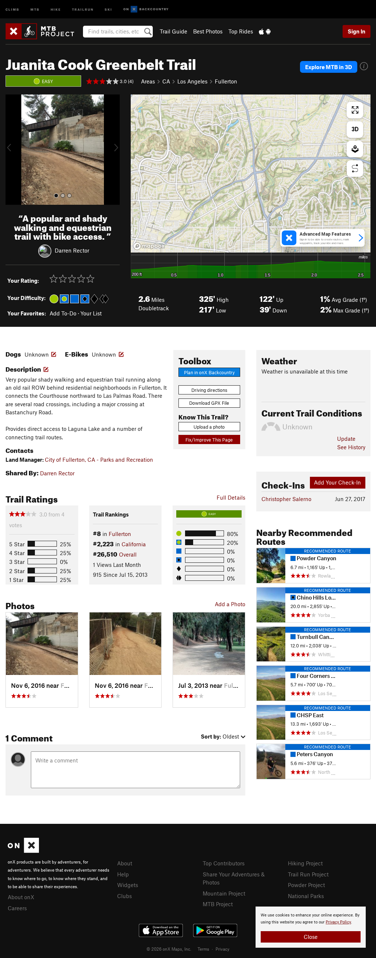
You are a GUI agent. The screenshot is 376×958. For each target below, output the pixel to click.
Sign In (356, 31)
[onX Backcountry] (146, 9)
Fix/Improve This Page (209, 440)
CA (166, 81)
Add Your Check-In (337, 482)
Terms (203, 948)
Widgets (127, 885)
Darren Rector (72, 250)
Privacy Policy (338, 922)
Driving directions (209, 390)
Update (346, 438)
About (124, 863)
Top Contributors (224, 863)
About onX (21, 897)
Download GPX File (209, 403)
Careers (17, 908)
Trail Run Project (308, 874)
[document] (311, 927)
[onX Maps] (23, 850)
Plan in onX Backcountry (209, 372)
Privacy (222, 948)
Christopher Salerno (286, 499)
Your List (91, 313)
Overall (128, 554)
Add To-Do (63, 313)
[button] (13, 149)
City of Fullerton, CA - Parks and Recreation (99, 459)
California (134, 544)
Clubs (124, 896)
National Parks (306, 896)
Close (311, 936)
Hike (56, 9)
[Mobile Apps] (265, 31)
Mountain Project (224, 893)
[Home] (44, 31)
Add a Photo (230, 604)
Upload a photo (209, 427)
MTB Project (218, 904)
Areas (148, 81)
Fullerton (226, 81)
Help (123, 874)
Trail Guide (173, 31)
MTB (35, 9)
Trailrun (83, 9)
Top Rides (240, 31)
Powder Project (306, 885)
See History (351, 447)
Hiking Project (305, 863)
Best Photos (208, 31)
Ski (108, 9)
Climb (12, 9)
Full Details (231, 497)
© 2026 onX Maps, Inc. (169, 948)
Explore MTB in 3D (328, 67)
